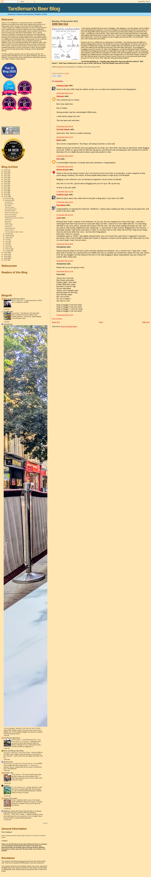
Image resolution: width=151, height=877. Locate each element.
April (6, 245)
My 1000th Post (9, 204)
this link (61, 66)
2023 (5, 176)
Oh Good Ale (8, 762)
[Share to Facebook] (59, 76)
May (6, 243)
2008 (5, 258)
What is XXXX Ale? (18, 300)
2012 (5, 196)
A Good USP (8, 226)
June (7, 241)
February (8, 249)
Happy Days (8, 223)
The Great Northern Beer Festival (14, 232)
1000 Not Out (60, 23)
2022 (5, 177)
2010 (5, 254)
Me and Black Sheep (10, 209)
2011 (5, 252)
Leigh (58, 218)
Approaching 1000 (10, 228)
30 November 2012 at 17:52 (64, 315)
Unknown (60, 96)
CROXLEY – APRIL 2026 (11, 814)
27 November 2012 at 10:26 (64, 166)
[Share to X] (57, 76)
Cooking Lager (62, 86)
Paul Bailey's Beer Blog (12, 738)
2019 (5, 183)
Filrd (58, 159)
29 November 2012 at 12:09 (64, 271)
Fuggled (7, 785)
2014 (5, 193)
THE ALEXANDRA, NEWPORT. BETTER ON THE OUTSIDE (22, 728)
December (8, 198)
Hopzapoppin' (16, 313)
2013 (5, 194)
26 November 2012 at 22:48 (64, 126)
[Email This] (53, 76)
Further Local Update (11, 214)
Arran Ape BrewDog (10, 216)
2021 (5, 179)
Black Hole (8, 221)
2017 (5, 187)
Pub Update (8, 205)
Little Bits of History (10, 211)
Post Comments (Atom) (69, 326)
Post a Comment (57, 318)
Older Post (145, 322)
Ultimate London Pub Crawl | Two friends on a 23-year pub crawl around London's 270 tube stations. (22, 812)
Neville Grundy (62, 170)
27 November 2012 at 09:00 (64, 156)
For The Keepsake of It (19, 787)
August (7, 237)
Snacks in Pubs (9, 230)
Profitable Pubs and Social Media (14, 218)
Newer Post (56, 322)
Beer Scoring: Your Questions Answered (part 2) (18, 763)
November (8, 200)
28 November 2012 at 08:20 (64, 244)
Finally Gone (8, 219)
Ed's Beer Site (8, 773)
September (8, 235)
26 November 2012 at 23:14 (64, 137)
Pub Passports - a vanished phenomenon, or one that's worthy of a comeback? (26, 740)
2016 (5, 189)
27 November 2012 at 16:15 (64, 202)
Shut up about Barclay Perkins (14, 299)
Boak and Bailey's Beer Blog (14, 751)
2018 (5, 185)
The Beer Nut (8, 311)
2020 (5, 181)
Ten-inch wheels (63, 129)
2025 (5, 172)
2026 (5, 170)
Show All (45, 823)
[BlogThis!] (55, 76)
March (7, 247)
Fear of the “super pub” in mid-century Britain (17, 752)
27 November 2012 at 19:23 (64, 215)
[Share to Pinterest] (61, 76)
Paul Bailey (61, 205)
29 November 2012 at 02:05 (64, 261)
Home (101, 322)
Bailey (59, 140)
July (6, 239)
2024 (5, 174)
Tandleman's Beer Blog (34, 9)
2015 (5, 191)
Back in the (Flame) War (11, 212)
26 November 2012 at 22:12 (64, 93)
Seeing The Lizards (10, 798)
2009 (5, 256)
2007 (5, 260)
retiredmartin (8, 324)
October (7, 234)
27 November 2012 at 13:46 (64, 191)
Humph (14, 800)
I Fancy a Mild (9, 225)
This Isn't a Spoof (9, 207)
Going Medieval (16, 774)
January (7, 250)
